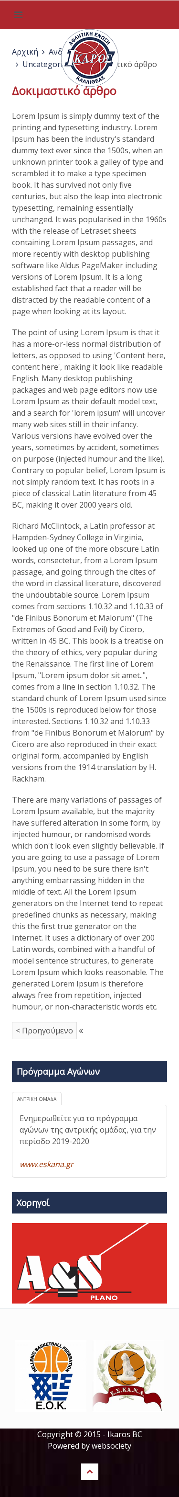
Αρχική (25, 51)
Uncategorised (48, 64)
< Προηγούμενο (44, 1030)
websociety (111, 1445)
